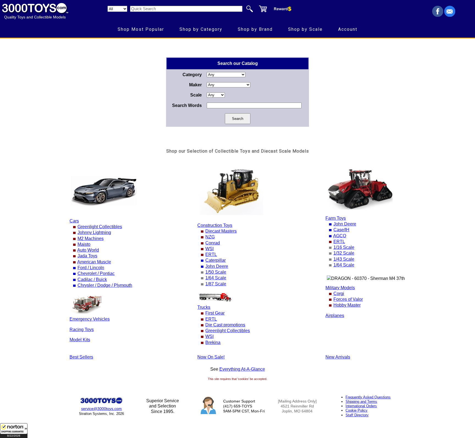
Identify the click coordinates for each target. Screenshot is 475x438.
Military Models (340, 287)
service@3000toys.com (101, 408)
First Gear (215, 313)
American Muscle (94, 262)
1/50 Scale (215, 272)
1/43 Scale (343, 259)
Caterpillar (215, 260)
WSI (209, 248)
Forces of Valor (348, 299)
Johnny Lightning (94, 232)
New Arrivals (337, 357)
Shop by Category (200, 29)
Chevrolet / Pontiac (96, 273)
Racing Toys (82, 329)
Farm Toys (335, 218)
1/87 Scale (215, 284)
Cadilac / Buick (92, 279)
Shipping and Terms (361, 402)
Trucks (203, 307)
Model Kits (80, 339)
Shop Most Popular (141, 29)
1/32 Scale (343, 253)
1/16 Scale (343, 247)
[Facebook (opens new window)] (437, 15)
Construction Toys (214, 225)
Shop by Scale (305, 29)
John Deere (216, 266)
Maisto (84, 244)
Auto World (88, 250)
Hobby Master (347, 305)
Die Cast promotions (225, 325)
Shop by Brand (255, 29)
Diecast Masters (221, 231)
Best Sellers (81, 357)
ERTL (211, 254)
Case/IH (341, 229)
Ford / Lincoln (91, 267)
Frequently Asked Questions (368, 397)
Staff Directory (357, 415)
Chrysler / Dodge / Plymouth (105, 285)
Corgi (338, 293)
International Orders (361, 406)
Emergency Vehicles (90, 319)
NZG (210, 237)
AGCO (339, 235)
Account (347, 29)
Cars (74, 221)
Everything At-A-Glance (242, 369)
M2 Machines (91, 238)
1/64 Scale (215, 278)
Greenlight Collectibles (100, 226)
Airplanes (334, 315)
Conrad (212, 243)
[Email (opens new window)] (449, 15)
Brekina (212, 342)
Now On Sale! (211, 357)
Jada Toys (87, 256)
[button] (13, 430)
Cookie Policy (357, 410)
